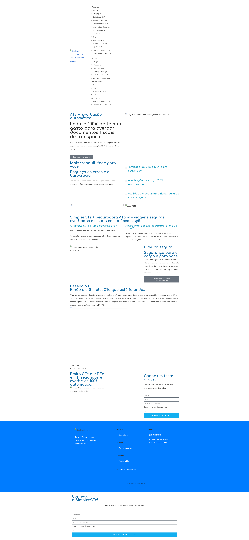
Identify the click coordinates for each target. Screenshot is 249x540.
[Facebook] (178, 436)
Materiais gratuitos (99, 40)
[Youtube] (178, 442)
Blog (94, 37)
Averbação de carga (100, 20)
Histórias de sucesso (100, 43)
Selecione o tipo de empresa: (155, 407)
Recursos (95, 7)
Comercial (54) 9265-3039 (102, 53)
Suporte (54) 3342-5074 (101, 50)
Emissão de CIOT (99, 17)
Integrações (97, 14)
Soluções (96, 10)
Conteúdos (96, 33)
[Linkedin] (178, 448)
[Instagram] (178, 430)
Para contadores (98, 30)
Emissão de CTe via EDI (101, 24)
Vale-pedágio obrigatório (101, 27)
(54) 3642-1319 (97, 47)
